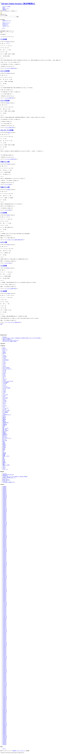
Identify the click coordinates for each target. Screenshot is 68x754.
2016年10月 (5, 618)
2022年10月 (5, 537)
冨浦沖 (19, 239)
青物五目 (4, 462)
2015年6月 (4, 636)
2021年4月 (4, 557)
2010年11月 (5, 697)
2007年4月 (4, 744)
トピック (4, 390)
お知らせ (4, 353)
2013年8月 (4, 660)
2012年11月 (5, 670)
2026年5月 (4, 489)
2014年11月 (5, 643)
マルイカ (4, 402)
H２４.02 (4, 348)
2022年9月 (4, 538)
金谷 (3, 457)
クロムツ (4, 376)
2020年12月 (5, 562)
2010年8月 (4, 700)
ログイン (4, 748)
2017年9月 (4, 605)
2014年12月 (5, 642)
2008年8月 (4, 727)
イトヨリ (4, 363)
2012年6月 (4, 676)
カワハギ (9, 68)
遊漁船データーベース (7, 20)
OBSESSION (5, 475)
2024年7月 (4, 514)
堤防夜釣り (5, 433)
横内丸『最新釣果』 (6, 479)
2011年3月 (4, 693)
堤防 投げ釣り (5, 430)
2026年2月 (4, 493)
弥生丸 (8, 41)
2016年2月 (4, 627)
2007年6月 (4, 742)
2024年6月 (4, 515)
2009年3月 (4, 719)
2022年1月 (4, 547)
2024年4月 (4, 517)
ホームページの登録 (6, 6)
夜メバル (4, 439)
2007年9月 (4, 738)
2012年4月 (4, 678)
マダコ (4, 399)
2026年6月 (4, 488)
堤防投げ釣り (5, 434)
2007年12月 (5, 735)
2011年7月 (4, 688)
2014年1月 (4, 655)
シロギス (4, 380)
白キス (4, 450)
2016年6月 (4, 622)
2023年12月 (5, 522)
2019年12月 (5, 575)
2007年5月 (4, 743)
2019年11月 (5, 576)
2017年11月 (5, 603)
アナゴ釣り (5, 356)
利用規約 (14, 750)
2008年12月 (5, 723)
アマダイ (4, 357)
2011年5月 (4, 690)
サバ (3, 377)
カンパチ (4, 372)
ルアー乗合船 (5, 412)
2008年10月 (5, 725)
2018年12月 (5, 589)
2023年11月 (5, 523)
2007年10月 (5, 737)
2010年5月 (4, 704)
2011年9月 (4, 686)
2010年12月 (5, 696)
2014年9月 (4, 646)
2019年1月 (4, 588)
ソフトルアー (5, 386)
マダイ (4, 396)
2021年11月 (5, 550)
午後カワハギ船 (5, 161)
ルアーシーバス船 (6, 410)
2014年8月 (4, 647)
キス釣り (4, 373)
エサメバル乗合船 (6, 367)
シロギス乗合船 (5, 382)
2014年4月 (4, 651)
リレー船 (4, 409)
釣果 (15, 68)
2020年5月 (4, 570)
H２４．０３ (5, 349)
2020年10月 (5, 564)
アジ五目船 (3, 39)
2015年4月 (4, 638)
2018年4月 (4, 598)
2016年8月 (4, 620)
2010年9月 (4, 699)
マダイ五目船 (5, 397)
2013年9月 (4, 659)
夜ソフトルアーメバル (7, 438)
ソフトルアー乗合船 (6, 387)
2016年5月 (4, 623)
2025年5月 (4, 503)
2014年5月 (4, 650)
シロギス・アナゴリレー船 (8, 381)
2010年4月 (4, 705)
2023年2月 (4, 533)
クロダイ (4, 375)
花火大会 (4, 452)
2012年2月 (4, 680)
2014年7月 (4, 648)
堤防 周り (5, 429)
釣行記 (4, 459)
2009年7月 (4, 715)
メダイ (4, 406)
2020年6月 (4, 569)
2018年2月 (4, 600)
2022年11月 (5, 536)
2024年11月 (5, 509)
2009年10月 (5, 712)
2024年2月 (4, 519)
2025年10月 (5, 497)
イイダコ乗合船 (5, 359)
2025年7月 (4, 500)
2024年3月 (4, 518)
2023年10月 (5, 524)
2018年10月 (5, 591)
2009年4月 (4, 718)
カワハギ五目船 (5, 71)
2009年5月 (4, 717)
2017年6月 (4, 609)
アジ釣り (9, 239)
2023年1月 (4, 534)
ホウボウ (4, 395)
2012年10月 (5, 671)
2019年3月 (4, 585)
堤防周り (4, 432)
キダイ (4, 374)
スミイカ (4, 385)
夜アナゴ (4, 435)
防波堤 (4, 461)
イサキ (4, 361)
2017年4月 (4, 611)
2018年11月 (5, 590)
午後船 (4, 425)
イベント (4, 365)
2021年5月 (4, 556)
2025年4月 (4, 504)
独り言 (4, 448)
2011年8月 (4, 687)
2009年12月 (5, 709)
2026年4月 (4, 490)
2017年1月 (4, 614)
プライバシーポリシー (21, 750)
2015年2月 (4, 640)
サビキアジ (5, 378)
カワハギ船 (3, 242)
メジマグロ (5, 405)
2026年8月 (4, 486)
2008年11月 (5, 724)
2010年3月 (4, 706)
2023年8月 (4, 526)
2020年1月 (4, 574)
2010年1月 (4, 708)
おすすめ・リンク (6, 26)
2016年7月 (4, 621)
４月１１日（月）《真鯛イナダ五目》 (10, 341)
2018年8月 (4, 593)
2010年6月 (4, 703)
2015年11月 (5, 630)
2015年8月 (4, 633)
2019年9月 (4, 579)
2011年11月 (5, 684)
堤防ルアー (5, 431)
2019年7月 (4, 581)
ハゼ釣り (4, 391)
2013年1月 (4, 668)
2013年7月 (4, 661)
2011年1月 (4, 695)
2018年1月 (4, 601)
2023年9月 (4, 525)
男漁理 (4, 449)
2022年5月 (4, 543)
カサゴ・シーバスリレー (7, 368)
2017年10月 (5, 604)
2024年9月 (4, 512)
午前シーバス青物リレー (7, 339)
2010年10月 (5, 698)
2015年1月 (4, 641)
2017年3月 (4, 612)
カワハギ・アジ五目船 (6, 130)
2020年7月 (4, 567)
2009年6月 (4, 716)
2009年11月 (5, 710)
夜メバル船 (5, 440)
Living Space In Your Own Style (8, 474)
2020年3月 (4, 572)
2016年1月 (4, 628)
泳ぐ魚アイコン (5, 23)
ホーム (4, 28)
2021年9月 (4, 552)
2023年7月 (4, 527)
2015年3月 (4, 639)
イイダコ (4, 358)
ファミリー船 (5, 394)
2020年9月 (4, 565)
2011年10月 (5, 685)
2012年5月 (4, 677)
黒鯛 (3, 463)
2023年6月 (4, 528)
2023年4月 (4, 531)
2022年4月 (4, 544)
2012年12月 (5, 669)
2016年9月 (4, 619)
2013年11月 (5, 657)
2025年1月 (4, 507)
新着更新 (4, 9)
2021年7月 (4, 554)
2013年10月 (5, 658)
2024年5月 (4, 516)
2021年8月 (4, 553)
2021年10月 (5, 551)
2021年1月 (4, 561)
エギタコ (4, 366)
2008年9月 (4, 726)
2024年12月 (5, 508)
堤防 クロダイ (5, 428)
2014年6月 (4, 649)
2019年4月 (4, 584)
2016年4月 (4, 624)
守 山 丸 (5, 478)
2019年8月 (4, 580)
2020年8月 (4, 566)
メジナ (4, 404)
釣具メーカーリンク (6, 22)
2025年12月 (5, 495)
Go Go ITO (5, 473)
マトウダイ (5, 401)
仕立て (4, 415)
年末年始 (4, 444)
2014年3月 (4, 652)
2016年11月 (5, 617)
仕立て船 (4, 416)
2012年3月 (4, 679)
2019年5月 (4, 583)
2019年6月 (4, 582)
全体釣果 (4, 419)
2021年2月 (4, 560)
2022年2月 (4, 546)
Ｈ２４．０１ (5, 469)
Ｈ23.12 (4, 467)
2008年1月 (4, 734)
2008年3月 (4, 733)
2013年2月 (4, 667)
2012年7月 (4, 675)
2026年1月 (4, 494)
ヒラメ (4, 393)
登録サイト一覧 (5, 8)
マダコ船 (4, 400)
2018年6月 (4, 595)
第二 (3, 451)
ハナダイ (4, 392)
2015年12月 (5, 629)
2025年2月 (4, 506)
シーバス (4, 384)
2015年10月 (5, 631)
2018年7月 (4, 594)
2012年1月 (4, 681)
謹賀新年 (4, 453)
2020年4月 (4, 571)
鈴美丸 (4, 460)
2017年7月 (4, 608)
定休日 (4, 442)
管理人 (4, 7)
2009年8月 (4, 714)
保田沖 (12, 68)
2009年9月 (4, 713)
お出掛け (4, 352)
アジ (6, 68)
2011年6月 (4, 689)
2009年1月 (4, 722)
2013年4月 (4, 665)
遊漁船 (4, 454)
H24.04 (4, 347)
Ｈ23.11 (4, 466)
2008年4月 (4, 732)
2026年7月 (4, 487)
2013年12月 (5, 656)
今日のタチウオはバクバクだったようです (11, 340)
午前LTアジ (5, 423)
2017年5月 (4, 610)
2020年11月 (5, 563)
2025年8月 (4, 499)
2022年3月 (4, 545)
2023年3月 (4, 532)
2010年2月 (4, 707)
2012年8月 (4, 674)
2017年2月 (4, 613)
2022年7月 (4, 541)
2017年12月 (5, 602)
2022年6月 (4, 542)
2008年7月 (4, 728)
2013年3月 (4, 666)
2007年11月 (5, 736)
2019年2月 (4, 586)
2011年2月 (4, 694)
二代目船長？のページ (7, 414)
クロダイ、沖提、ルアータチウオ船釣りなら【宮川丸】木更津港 (15, 476)
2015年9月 (4, 632)
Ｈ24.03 (4, 468)
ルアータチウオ (5, 411)
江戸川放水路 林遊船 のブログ (9, 482)
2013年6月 (4, 662)
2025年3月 (4, 505)
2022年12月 (5, 535)
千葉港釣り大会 (5, 422)
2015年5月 (4, 637)
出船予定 (4, 421)
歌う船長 (4, 447)
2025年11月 (5, 496)
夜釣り (4, 441)
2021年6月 (4, 555)
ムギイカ (4, 403)
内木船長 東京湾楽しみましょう (9, 477)
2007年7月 (4, 741)
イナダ (4, 364)
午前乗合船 (5, 424)
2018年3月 (4, 599)
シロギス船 (5, 383)
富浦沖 (4, 443)
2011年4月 (4, 691)
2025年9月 (4, 498)
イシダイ (9, 322)
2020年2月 (4, 573)
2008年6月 (4, 729)
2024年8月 (4, 513)
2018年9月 (4, 592)
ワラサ (4, 413)
